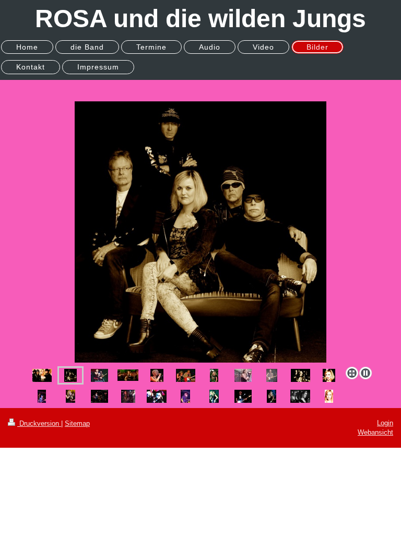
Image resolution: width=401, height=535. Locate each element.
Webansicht (375, 432)
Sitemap (77, 423)
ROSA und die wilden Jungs (200, 18)
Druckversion (39, 423)
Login (385, 423)
